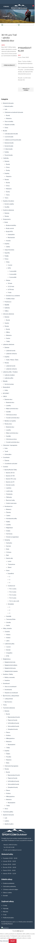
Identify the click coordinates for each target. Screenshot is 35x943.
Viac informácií (4, 941)
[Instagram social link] (19, 1)
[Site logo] (19, 6)
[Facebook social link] (16, 1)
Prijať (13, 941)
